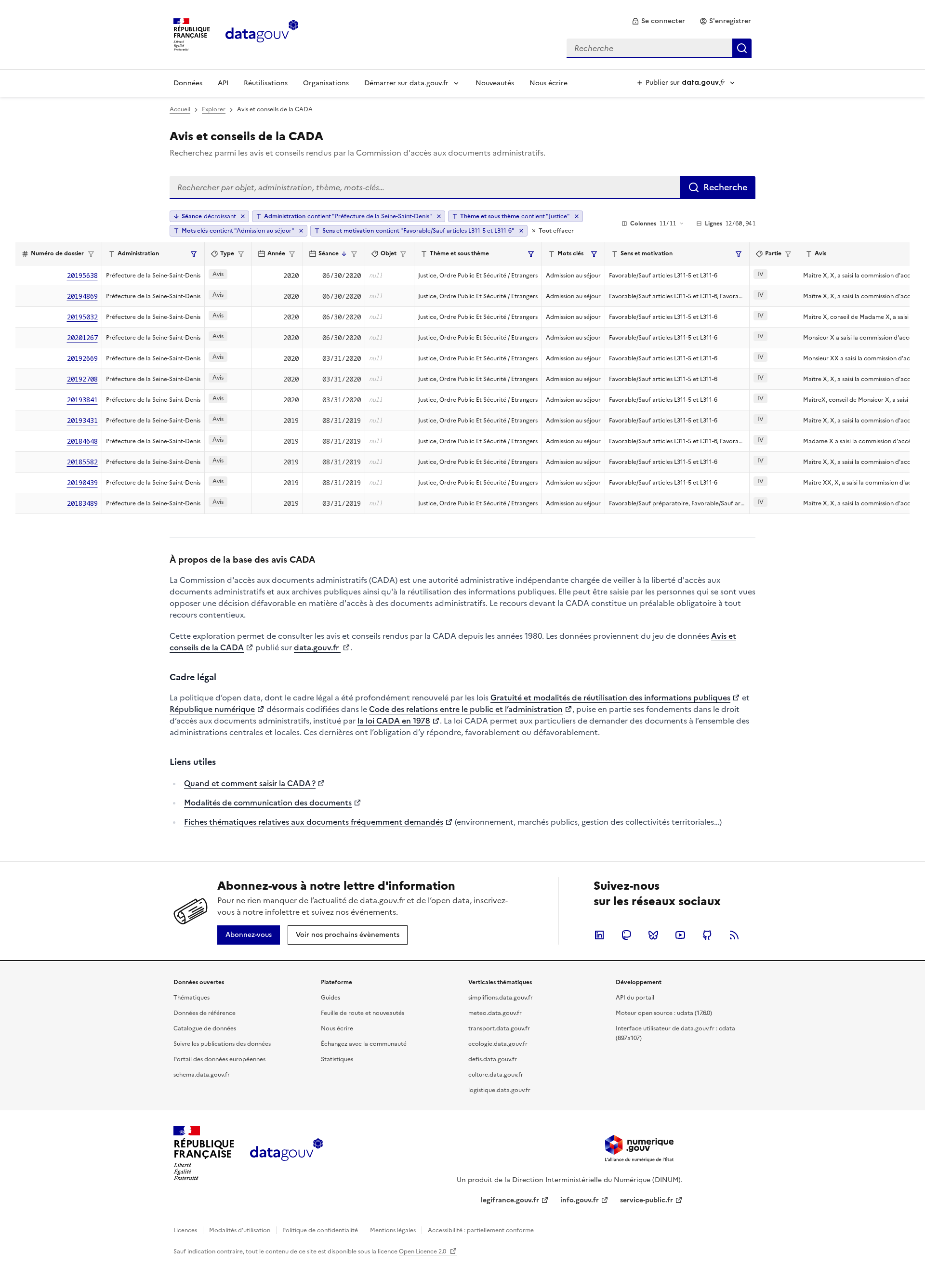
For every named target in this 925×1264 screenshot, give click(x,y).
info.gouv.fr (579, 1200)
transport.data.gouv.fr (499, 1028)
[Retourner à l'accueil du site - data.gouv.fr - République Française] (286, 1153)
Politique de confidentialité (320, 1230)
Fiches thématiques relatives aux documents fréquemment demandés (313, 822)
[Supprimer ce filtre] (439, 216)
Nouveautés (495, 83)
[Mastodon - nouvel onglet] (626, 935)
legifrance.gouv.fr (510, 1200)
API (223, 83)
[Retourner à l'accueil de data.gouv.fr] (261, 34)
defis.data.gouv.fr (492, 1059)
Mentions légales (393, 1230)
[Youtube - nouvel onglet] (680, 935)
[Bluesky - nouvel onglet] (653, 935)
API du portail (635, 997)
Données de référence (204, 1013)
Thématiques (191, 997)
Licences (185, 1230)
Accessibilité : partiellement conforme (481, 1230)
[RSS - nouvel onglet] (734, 935)
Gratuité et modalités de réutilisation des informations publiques (610, 697)
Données (187, 83)
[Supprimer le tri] (243, 216)
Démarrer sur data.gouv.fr (406, 83)
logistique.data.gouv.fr (499, 1090)
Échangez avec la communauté (364, 1044)
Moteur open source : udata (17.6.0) (664, 1013)
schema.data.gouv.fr (201, 1074)
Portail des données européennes (219, 1059)
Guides (330, 997)
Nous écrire (548, 83)
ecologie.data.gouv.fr (498, 1044)
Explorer (213, 109)
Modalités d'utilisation (239, 1230)
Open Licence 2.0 (423, 1251)
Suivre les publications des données (222, 1044)
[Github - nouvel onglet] (707, 935)
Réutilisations (266, 83)
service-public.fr (646, 1200)
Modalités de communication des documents (268, 802)
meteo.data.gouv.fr (495, 1013)
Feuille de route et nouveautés (362, 1013)
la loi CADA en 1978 (393, 720)
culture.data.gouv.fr (495, 1074)
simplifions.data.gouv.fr (500, 997)
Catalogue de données (204, 1028)
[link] (658, 21)
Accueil (180, 109)
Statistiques (337, 1059)
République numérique (212, 709)
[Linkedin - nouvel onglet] (599, 935)
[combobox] (659, 48)
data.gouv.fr (317, 647)
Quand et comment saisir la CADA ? (250, 783)
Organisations (326, 83)
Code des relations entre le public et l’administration (466, 709)
